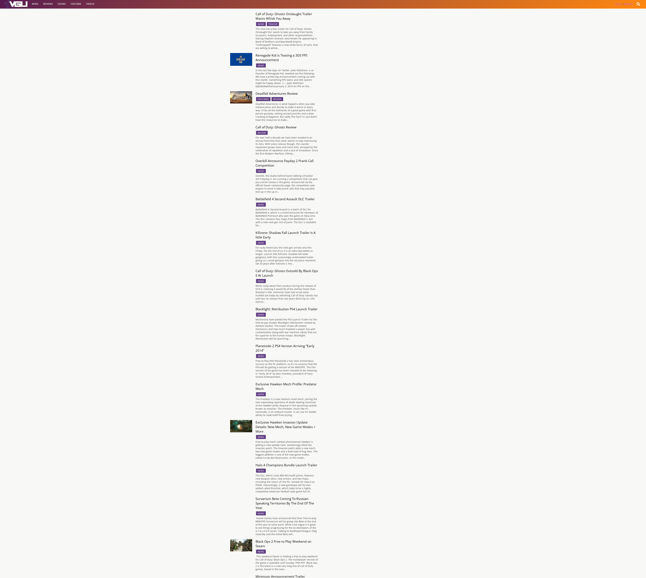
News (35, 4)
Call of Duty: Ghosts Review (276, 127)
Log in (618, 4)
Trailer (272, 24)
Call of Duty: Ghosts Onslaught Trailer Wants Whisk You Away (284, 16)
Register (628, 4)
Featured (263, 99)
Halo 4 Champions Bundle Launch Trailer (286, 465)
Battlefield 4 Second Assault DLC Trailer (285, 199)
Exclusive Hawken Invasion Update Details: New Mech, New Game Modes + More (285, 427)
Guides (62, 4)
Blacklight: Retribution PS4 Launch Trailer (287, 309)
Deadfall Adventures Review (277, 93)
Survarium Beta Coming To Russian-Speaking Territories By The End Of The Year (285, 503)
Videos (90, 4)
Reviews (48, 4)
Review (277, 99)
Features (76, 4)
